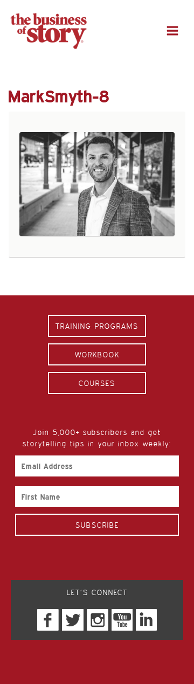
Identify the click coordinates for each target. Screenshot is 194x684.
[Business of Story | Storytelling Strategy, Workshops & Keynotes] (48, 31)
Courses (97, 383)
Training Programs (97, 325)
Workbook (97, 354)
